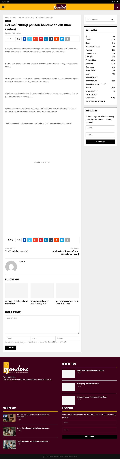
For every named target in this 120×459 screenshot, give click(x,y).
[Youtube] (117, 2)
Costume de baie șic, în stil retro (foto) (16, 302)
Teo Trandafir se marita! (16, 251)
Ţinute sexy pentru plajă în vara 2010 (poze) (67, 302)
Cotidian (89, 40)
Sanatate (89, 64)
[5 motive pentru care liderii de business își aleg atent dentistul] (9, 444)
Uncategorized (92, 91)
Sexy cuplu (90, 67)
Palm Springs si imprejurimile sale (88, 384)
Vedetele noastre (92, 101)
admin (9, 33)
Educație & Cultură (93, 47)
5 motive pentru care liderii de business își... (33, 441)
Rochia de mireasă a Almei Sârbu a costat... (91, 370)
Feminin (8, 21)
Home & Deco (91, 53)
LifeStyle (89, 57)
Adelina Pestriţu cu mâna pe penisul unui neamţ (66, 253)
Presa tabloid (91, 60)
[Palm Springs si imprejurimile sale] (68, 387)
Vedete (88, 94)
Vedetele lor (90, 98)
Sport (88, 74)
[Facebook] (112, 2)
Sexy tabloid (90, 70)
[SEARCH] (112, 19)
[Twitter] (114, 2)
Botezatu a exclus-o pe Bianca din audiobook (92, 397)
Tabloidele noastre (93, 84)
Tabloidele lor (91, 81)
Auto (88, 36)
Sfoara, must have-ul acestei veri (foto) (40, 302)
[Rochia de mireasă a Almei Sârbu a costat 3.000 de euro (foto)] (68, 374)
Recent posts (9, 408)
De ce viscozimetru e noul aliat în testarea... (33, 428)
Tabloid (89, 77)
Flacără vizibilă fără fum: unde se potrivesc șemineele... (33, 416)
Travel (88, 88)
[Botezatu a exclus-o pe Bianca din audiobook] (68, 400)
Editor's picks (69, 363)
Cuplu (88, 43)
